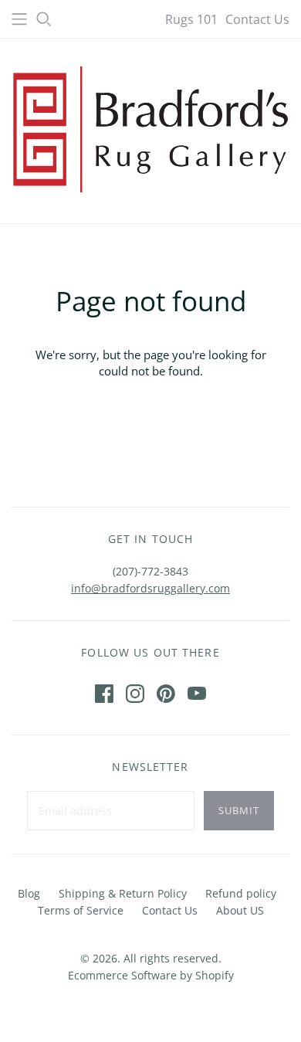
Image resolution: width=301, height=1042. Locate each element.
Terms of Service (80, 910)
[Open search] (44, 19)
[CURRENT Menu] (19, 19)
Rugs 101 (191, 19)
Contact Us (257, 19)
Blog (29, 893)
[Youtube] (197, 693)
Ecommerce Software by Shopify (151, 975)
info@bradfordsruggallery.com (150, 588)
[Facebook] (104, 693)
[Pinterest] (166, 693)
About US (240, 910)
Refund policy (240, 893)
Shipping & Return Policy (123, 893)
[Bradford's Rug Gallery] (150, 127)
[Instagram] (135, 693)
